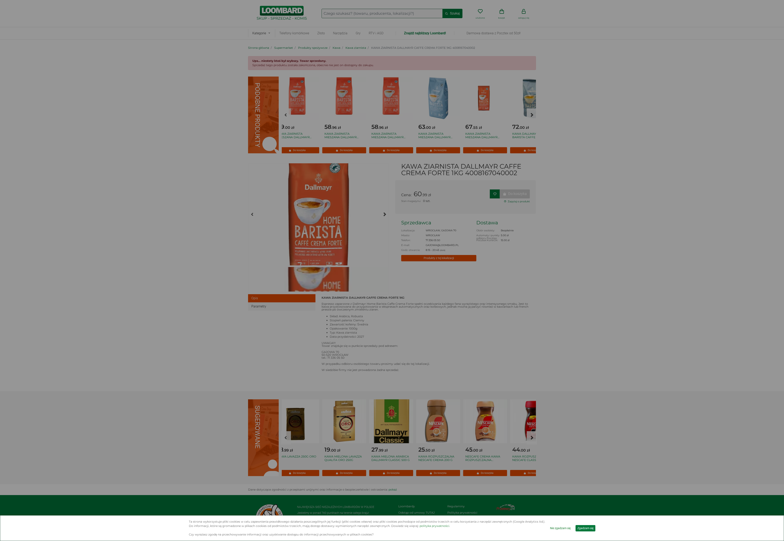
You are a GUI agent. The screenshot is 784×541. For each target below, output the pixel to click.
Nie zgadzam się (560, 528)
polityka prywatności (434, 526)
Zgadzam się (585, 528)
